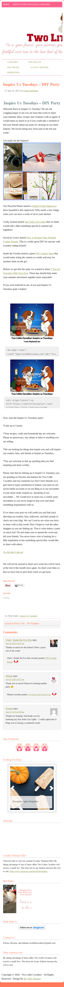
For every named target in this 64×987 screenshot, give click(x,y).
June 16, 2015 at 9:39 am (15, 712)
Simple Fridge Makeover (44, 206)
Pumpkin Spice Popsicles (26, 801)
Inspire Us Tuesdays (28, 616)
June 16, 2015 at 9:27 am (15, 679)
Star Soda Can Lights (35, 222)
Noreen (9, 708)
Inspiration (10, 72)
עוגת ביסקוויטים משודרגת (39, 694)
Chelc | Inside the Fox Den (19, 640)
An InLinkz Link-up (13, 552)
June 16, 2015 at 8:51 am (15, 643)
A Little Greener (36, 67)
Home (6, 4)
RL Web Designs (32, 978)
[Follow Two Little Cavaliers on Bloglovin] (32, 928)
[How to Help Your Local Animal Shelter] (17, 899)
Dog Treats (10, 67)
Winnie (9, 676)
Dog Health (32, 62)
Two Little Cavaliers (32, 20)
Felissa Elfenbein (30, 91)
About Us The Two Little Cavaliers (30, 5)
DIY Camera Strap (44, 253)
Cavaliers (10, 62)
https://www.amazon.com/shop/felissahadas (29, 871)
